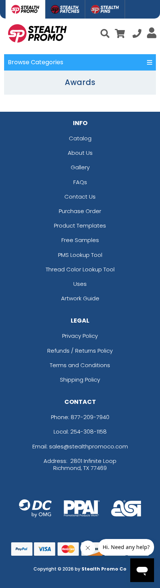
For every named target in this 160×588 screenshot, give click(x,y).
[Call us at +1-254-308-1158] (136, 35)
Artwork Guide (80, 298)
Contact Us (80, 196)
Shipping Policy (80, 379)
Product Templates (80, 225)
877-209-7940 (90, 417)
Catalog (80, 138)
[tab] (25, 9)
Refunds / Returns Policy (80, 351)
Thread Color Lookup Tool (80, 269)
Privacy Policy (80, 336)
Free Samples (80, 240)
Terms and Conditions (80, 365)
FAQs (80, 182)
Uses (80, 284)
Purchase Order (80, 211)
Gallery (80, 167)
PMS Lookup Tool (80, 255)
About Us (80, 153)
